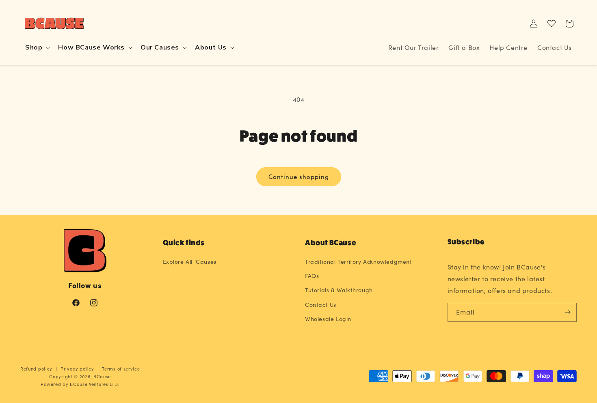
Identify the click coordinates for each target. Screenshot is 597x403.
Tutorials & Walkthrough (339, 290)
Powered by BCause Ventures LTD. (80, 384)
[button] (36, 48)
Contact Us (320, 304)
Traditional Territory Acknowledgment (358, 261)
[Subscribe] (567, 312)
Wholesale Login (328, 319)
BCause (102, 376)
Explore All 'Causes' (190, 261)
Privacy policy (77, 369)
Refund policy (36, 369)
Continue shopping (298, 176)
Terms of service (121, 369)
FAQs (312, 276)
